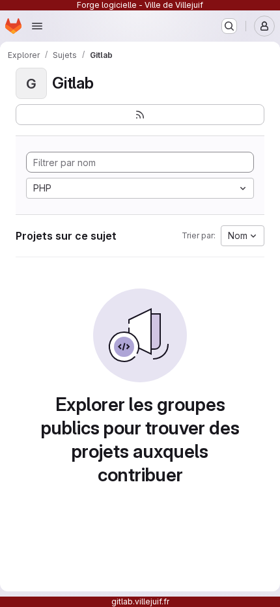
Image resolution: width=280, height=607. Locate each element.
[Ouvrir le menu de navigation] (37, 26)
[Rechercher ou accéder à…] (229, 26)
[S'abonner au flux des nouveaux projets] (140, 114)
